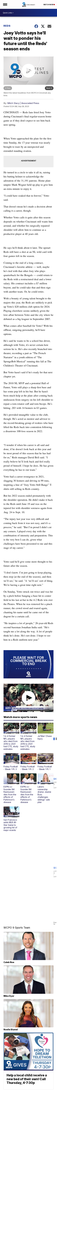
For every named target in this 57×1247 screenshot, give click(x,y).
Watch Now (48, 4)
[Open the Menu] (5, 4)
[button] (12, 736)
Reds (7, 25)
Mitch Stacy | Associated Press (23, 103)
